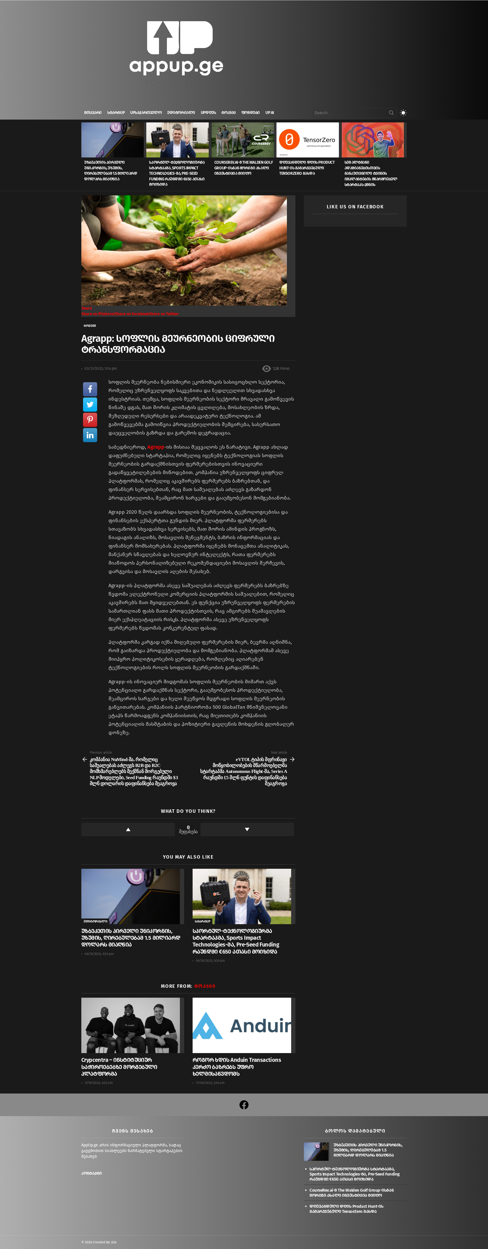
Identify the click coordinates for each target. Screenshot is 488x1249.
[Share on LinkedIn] (90, 435)
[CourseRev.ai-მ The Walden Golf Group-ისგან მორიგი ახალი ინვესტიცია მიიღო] (244, 139)
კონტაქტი (91, 1173)
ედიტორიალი (181, 112)
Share (86, 308)
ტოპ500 (228, 112)
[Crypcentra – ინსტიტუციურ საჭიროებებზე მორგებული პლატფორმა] (132, 1025)
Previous (84, 156)
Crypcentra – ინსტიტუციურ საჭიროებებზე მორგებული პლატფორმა (119, 1066)
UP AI (269, 112)
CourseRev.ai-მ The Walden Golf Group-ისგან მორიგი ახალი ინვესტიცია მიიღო (243, 168)
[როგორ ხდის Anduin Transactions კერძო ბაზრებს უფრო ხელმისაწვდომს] (244, 1025)
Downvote (247, 829)
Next (404, 156)
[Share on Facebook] (90, 389)
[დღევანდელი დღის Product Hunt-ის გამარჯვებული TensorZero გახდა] (308, 139)
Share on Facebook (132, 314)
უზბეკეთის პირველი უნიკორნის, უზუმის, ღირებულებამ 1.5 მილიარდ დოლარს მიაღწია (130, 938)
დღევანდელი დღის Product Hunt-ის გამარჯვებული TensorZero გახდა (306, 168)
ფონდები (250, 112)
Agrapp (155, 447)
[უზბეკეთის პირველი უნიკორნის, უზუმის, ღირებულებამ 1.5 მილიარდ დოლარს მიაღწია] (113, 139)
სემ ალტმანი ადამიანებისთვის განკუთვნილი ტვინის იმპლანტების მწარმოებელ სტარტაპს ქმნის (371, 173)
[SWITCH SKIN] (403, 112)
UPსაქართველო (146, 112)
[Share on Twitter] (90, 404)
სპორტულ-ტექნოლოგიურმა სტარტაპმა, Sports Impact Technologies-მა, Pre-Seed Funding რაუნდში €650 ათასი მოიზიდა (176, 173)
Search (391, 114)
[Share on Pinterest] (90, 420)
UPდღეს (208, 112)
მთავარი (93, 112)
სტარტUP (116, 112)
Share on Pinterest (98, 314)
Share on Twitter (164, 314)
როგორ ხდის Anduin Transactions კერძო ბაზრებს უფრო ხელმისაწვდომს (237, 1066)
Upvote (128, 829)
